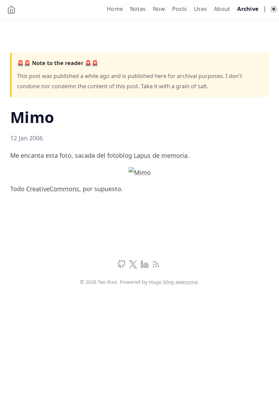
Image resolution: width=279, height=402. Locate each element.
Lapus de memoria (160, 155)
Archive (248, 9)
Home (115, 9)
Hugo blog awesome (173, 281)
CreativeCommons (52, 189)
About (222, 9)
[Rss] (156, 266)
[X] (134, 266)
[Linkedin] (145, 266)
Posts (179, 9)
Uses (200, 9)
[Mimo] (140, 172)
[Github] (122, 266)
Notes (138, 9)
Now (159, 9)
